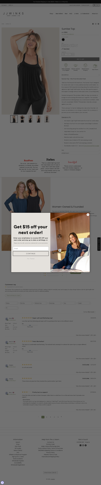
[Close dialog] (88, 214)
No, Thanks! (30, 259)
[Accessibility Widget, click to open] (2, 482)
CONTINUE (30, 253)
